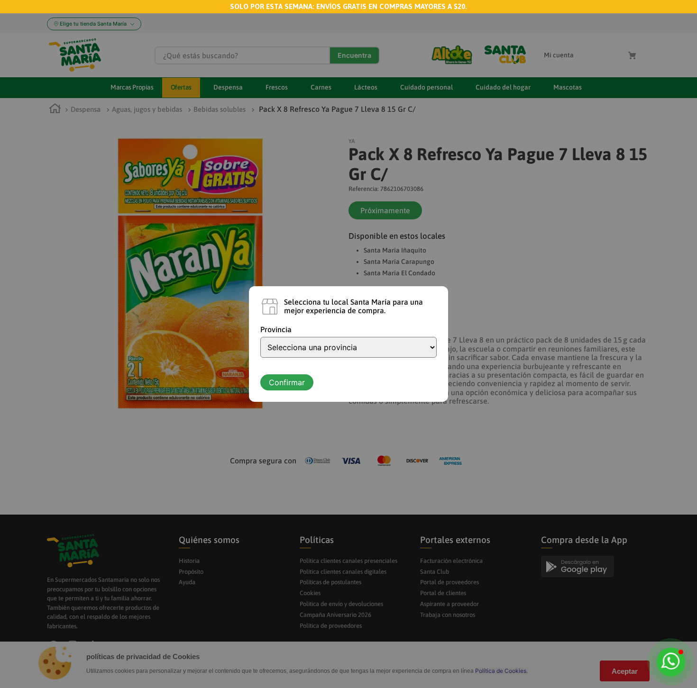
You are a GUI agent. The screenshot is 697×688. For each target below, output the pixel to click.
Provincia (276, 329)
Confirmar (287, 382)
